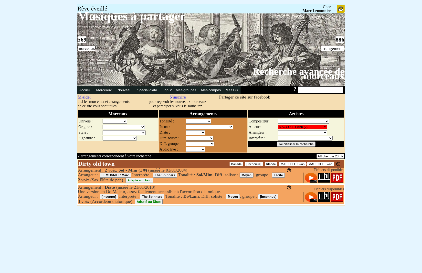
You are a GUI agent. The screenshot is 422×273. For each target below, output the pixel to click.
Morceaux (104, 90)
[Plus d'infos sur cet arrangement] (289, 170)
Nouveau (124, 90)
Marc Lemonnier (317, 11)
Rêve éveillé (92, 8)
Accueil (85, 90)
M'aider (84, 97)
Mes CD (232, 90)
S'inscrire (177, 97)
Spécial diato (147, 90)
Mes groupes (186, 90)
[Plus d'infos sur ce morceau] (338, 165)
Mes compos (211, 90)
